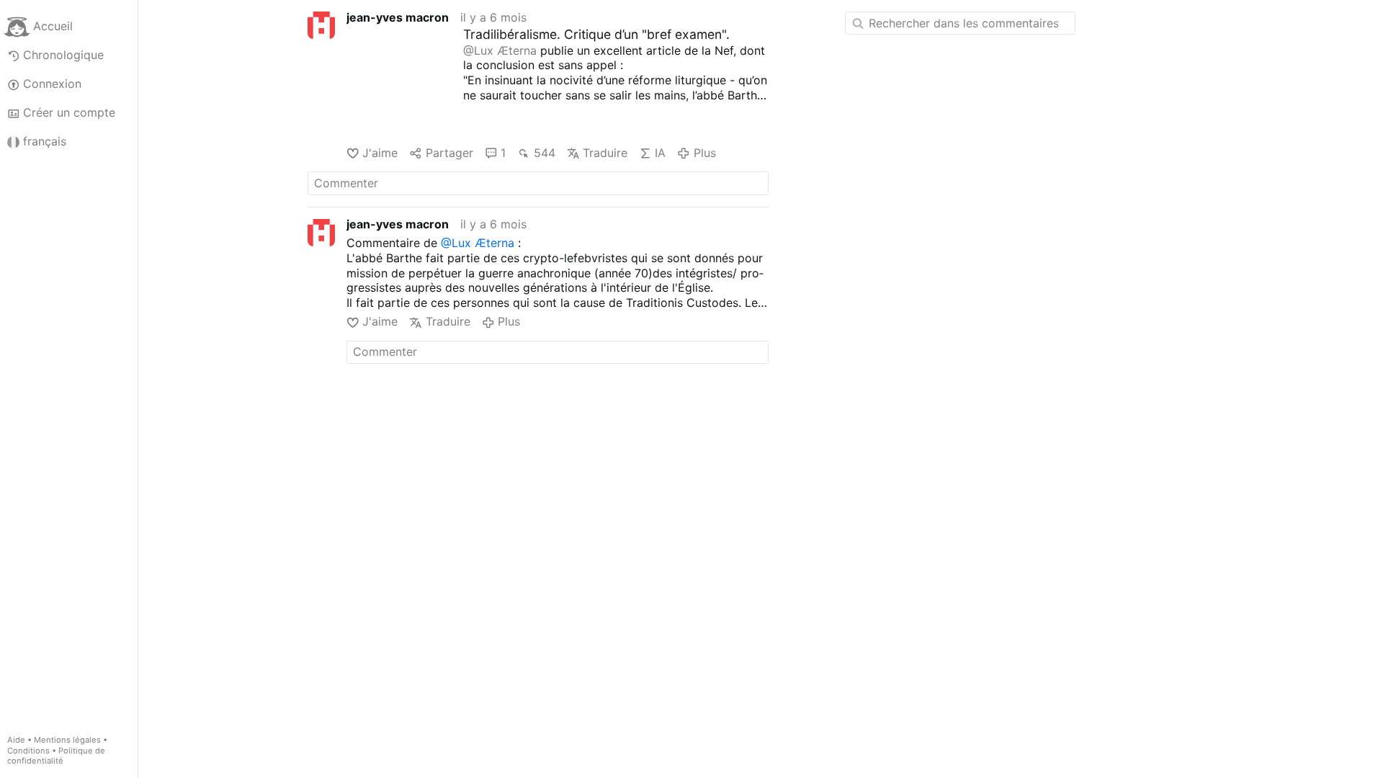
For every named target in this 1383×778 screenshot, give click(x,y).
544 (544, 153)
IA (660, 153)
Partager (449, 153)
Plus (704, 153)
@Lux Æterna (500, 50)
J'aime (380, 153)
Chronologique (63, 55)
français (44, 141)
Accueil (53, 26)
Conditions (28, 751)
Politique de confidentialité (56, 756)
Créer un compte (69, 112)
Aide (16, 740)
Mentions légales (67, 740)
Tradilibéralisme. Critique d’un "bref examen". (596, 34)
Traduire (605, 153)
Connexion (52, 83)
